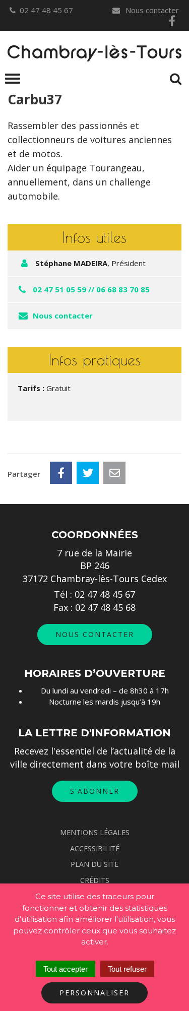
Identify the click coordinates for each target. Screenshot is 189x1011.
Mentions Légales (95, 832)
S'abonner (94, 791)
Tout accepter (65, 969)
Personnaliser (94, 992)
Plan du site (94, 864)
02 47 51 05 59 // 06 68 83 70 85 (91, 289)
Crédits (94, 880)
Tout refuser (127, 969)
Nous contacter (151, 10)
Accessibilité (94, 848)
